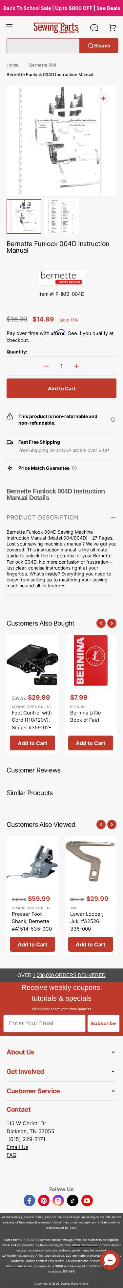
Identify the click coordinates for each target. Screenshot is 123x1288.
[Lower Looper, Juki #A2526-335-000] (91, 895)
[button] (9, 27)
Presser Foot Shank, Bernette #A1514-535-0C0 (32, 921)
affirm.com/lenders (85, 1245)
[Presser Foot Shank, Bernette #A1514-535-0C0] (32, 895)
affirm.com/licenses (19, 1266)
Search (102, 45)
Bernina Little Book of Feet (85, 716)
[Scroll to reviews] (61, 262)
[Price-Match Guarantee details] (74, 468)
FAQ (11, 1155)
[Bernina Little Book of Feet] (91, 694)
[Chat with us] (94, 27)
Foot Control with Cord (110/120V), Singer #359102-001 (32, 724)
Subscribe (103, 1023)
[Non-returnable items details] (113, 419)
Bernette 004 (43, 65)
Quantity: (17, 351)
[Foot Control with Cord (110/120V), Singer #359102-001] (32, 694)
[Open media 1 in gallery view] (103, 98)
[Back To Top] (113, 1278)
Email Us (17, 1147)
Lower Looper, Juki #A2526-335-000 (86, 921)
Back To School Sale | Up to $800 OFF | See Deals (61, 8)
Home (13, 65)
